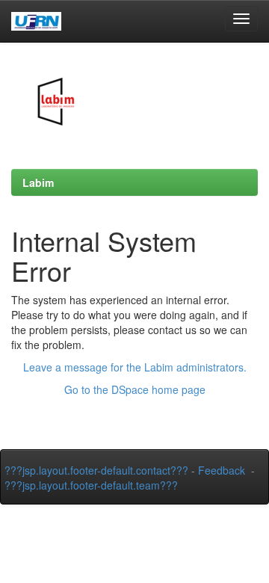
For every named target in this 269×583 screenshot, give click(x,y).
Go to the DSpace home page (134, 389)
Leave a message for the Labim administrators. (135, 367)
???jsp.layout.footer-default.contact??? (96, 470)
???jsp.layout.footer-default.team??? (91, 485)
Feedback (221, 470)
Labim (38, 182)
